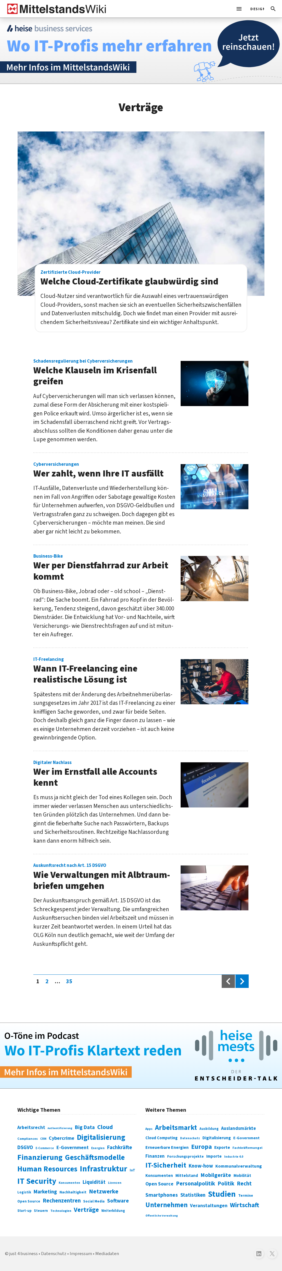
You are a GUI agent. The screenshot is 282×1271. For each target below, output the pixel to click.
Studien (222, 1194)
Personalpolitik (195, 1184)
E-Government (72, 1147)
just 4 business (23, 1253)
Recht (244, 1184)
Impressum (81, 1253)
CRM (43, 1139)
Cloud (105, 1127)
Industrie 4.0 (233, 1156)
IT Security (36, 1181)
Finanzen (155, 1156)
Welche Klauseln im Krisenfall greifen (95, 373)
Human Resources (47, 1169)
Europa (201, 1146)
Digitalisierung (101, 1137)
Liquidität (94, 1182)
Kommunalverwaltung (238, 1166)
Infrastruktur (103, 1169)
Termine (245, 1195)
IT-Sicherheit (165, 1165)
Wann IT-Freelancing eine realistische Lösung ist (85, 671)
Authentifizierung (60, 1128)
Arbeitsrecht (31, 1127)
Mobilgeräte (215, 1175)
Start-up (24, 1210)
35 (70, 981)
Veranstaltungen (208, 1205)
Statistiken (192, 1195)
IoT (132, 1170)
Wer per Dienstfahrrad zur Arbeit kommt (100, 568)
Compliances (27, 1138)
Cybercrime (61, 1138)
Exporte (222, 1147)
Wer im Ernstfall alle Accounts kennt (95, 775)
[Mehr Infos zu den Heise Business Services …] (141, 51)
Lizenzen (114, 1183)
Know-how (201, 1165)
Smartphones (161, 1195)
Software (118, 1201)
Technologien (60, 1211)
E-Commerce (45, 1148)
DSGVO (25, 1147)
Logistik (24, 1192)
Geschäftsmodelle (95, 1157)
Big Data (85, 1127)
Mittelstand (186, 1176)
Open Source (28, 1201)
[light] (255, 9)
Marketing (45, 1192)
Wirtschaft (244, 1205)
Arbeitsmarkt (176, 1128)
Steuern (41, 1210)
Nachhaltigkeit (72, 1192)
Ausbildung (209, 1128)
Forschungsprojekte (185, 1156)
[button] (273, 9)
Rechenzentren (62, 1201)
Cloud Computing (161, 1138)
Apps (149, 1129)
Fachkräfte (119, 1147)
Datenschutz (190, 1138)
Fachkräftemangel (247, 1147)
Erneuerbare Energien (167, 1147)
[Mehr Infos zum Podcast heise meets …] (141, 1056)
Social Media (94, 1201)
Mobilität (242, 1176)
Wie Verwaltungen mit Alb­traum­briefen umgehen (101, 877)
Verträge (86, 1209)
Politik (226, 1184)
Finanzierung (40, 1157)
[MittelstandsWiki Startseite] (55, 9)
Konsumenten (69, 1182)
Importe (214, 1156)
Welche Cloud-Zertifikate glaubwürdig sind (129, 279)
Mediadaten (107, 1253)
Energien (98, 1148)
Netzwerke (103, 1191)
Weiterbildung (113, 1210)
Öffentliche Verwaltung (161, 1216)
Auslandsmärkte (238, 1128)
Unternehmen (166, 1205)
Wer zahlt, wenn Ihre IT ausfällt (98, 471)
